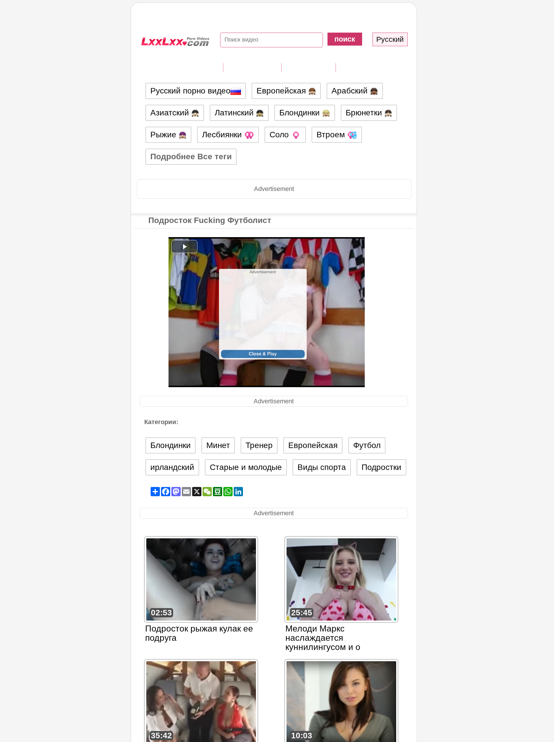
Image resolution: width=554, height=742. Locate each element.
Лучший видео (365, 67)
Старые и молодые (246, 467)
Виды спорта (321, 467)
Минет (218, 445)
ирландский (172, 467)
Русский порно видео (190, 90)
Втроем (332, 134)
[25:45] (341, 578)
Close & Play (263, 353)
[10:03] (341, 701)
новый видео (308, 67)
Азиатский (170, 112)
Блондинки (300, 112)
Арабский (351, 90)
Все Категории (252, 67)
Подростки (381, 467)
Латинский (235, 112)
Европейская (282, 90)
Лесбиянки (223, 134)
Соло (280, 134)
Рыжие (164, 134)
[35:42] (201, 701)
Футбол (367, 445)
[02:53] (201, 578)
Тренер (259, 445)
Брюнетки (365, 112)
